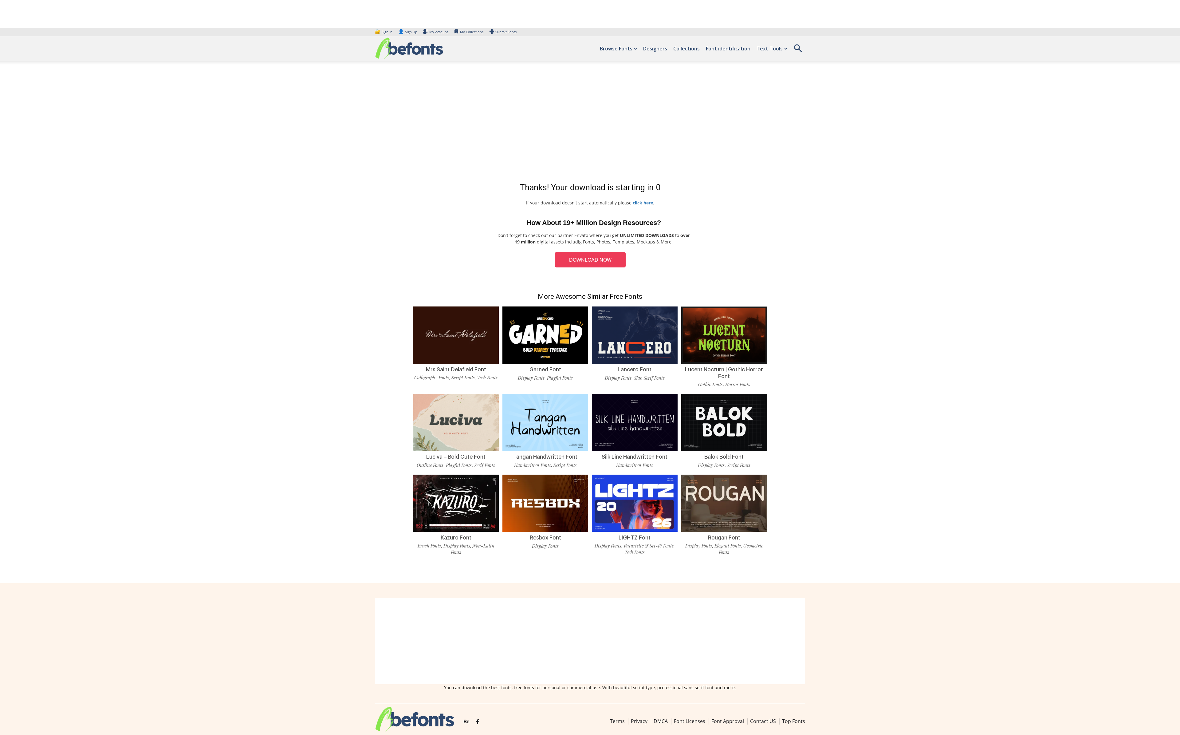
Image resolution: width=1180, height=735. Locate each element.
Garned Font (545, 369)
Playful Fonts (560, 378)
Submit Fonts (506, 32)
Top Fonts (793, 721)
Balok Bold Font (724, 456)
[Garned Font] (545, 335)
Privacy (639, 721)
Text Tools (770, 48)
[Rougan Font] (724, 503)
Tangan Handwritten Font (545, 456)
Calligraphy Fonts (431, 377)
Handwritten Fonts (532, 465)
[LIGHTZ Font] (635, 503)
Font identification (728, 48)
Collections (686, 48)
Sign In (384, 32)
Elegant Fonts (727, 546)
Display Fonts (531, 378)
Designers (655, 48)
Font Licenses (689, 721)
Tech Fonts (487, 377)
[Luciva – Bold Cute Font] (456, 422)
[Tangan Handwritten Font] (545, 422)
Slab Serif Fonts (649, 378)
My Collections (471, 32)
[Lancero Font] (635, 335)
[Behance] (466, 722)
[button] (797, 50)
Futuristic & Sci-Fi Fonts (649, 546)
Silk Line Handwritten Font (634, 456)
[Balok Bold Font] (724, 422)
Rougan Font (724, 537)
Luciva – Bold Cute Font (456, 456)
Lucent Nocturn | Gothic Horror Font (724, 372)
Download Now (590, 260)
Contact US (763, 721)
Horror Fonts (737, 384)
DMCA (661, 721)
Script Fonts (463, 377)
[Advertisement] (590, 123)
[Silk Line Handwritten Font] (635, 422)
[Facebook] (477, 722)
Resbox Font (545, 537)
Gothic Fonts (710, 384)
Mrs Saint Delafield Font (456, 369)
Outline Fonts (430, 465)
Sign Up (407, 32)
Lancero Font (634, 369)
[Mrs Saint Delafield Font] (456, 335)
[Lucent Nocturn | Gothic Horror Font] (724, 335)
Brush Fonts (429, 546)
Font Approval (727, 721)
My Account (438, 32)
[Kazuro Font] (456, 503)
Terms (617, 721)
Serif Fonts (484, 465)
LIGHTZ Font (635, 537)
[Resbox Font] (545, 503)
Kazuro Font (456, 537)
